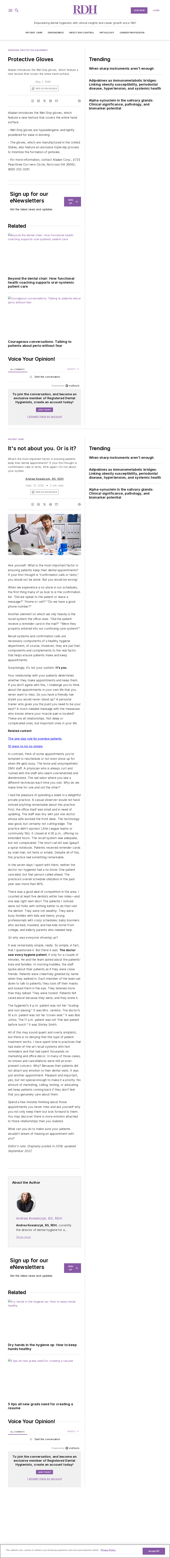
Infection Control (81, 32)
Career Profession (132, 32)
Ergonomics (56, 32)
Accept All (153, 1551)
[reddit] (50, 100)
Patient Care (34, 32)
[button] (10, 10)
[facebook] (32, 100)
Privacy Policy (108, 1550)
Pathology (107, 32)
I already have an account (44, 416)
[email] (56, 100)
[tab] (17, 369)
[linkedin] (38, 100)
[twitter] (44, 100)
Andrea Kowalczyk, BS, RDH (44, 478)
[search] (16, 10)
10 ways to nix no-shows (25, 746)
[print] (79, 100)
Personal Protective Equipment (28, 50)
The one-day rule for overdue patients (35, 738)
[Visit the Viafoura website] (72, 385)
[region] (44, 377)
